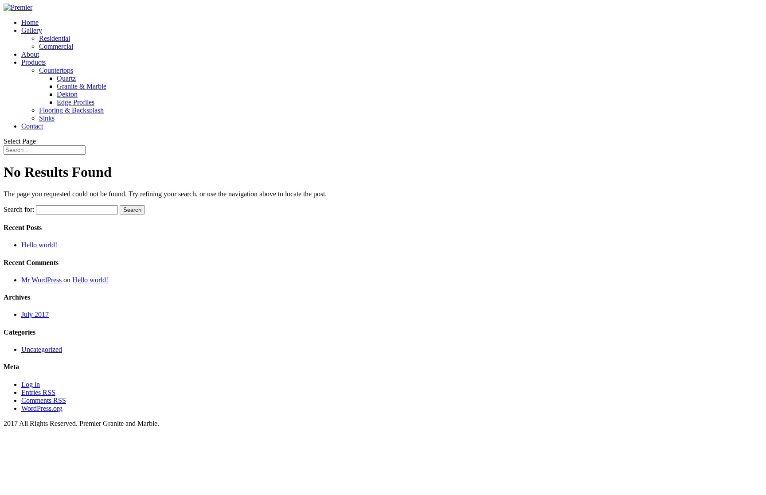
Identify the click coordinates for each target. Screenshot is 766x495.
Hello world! (39, 245)
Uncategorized (41, 349)
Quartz (66, 78)
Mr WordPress (41, 280)
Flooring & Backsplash (71, 110)
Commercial (56, 46)
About (30, 54)
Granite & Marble (81, 86)
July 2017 (35, 314)
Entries (38, 392)
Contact (32, 126)
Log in (30, 384)
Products (33, 62)
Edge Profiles (75, 102)
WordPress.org (42, 408)
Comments (43, 400)
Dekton (67, 94)
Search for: (19, 209)
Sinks (47, 118)
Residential (54, 38)
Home (30, 22)
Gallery (31, 30)
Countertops (56, 70)
